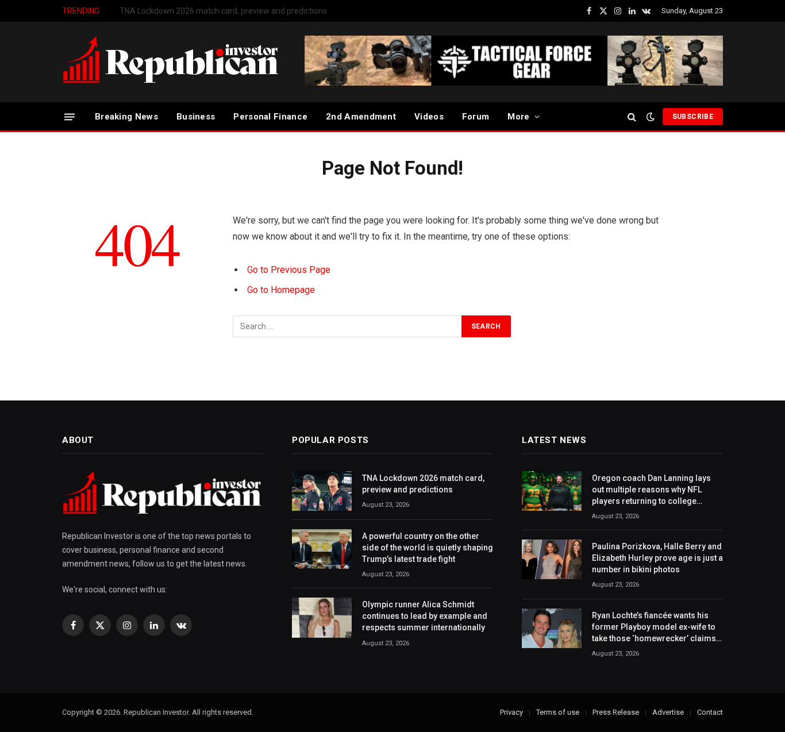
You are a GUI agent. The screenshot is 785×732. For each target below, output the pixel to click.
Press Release (615, 712)
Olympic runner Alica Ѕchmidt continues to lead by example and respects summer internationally (424, 616)
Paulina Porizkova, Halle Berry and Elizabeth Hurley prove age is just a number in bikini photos (657, 558)
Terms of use (557, 712)
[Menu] (69, 116)
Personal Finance (270, 116)
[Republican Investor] (171, 62)
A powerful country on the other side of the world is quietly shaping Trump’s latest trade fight (249, 11)
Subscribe (692, 117)
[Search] (631, 117)
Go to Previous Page (288, 269)
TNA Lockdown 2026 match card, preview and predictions (423, 483)
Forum (476, 116)
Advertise (668, 712)
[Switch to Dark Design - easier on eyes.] (650, 116)
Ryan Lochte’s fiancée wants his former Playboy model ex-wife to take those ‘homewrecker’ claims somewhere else (654, 627)
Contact (710, 712)
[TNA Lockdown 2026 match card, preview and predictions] (322, 491)
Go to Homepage (281, 289)
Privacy (511, 712)
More (518, 116)
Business (195, 116)
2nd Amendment (361, 116)
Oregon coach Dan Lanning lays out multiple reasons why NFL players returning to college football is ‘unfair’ (651, 490)
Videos (429, 116)
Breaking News (126, 116)
